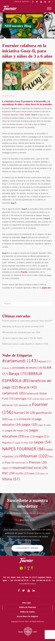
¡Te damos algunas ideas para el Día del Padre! (22, 338)
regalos (7, 468)
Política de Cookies (27, 612)
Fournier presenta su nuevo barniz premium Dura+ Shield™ (27, 321)
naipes (42, 442)
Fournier (24, 272)
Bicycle (28, 387)
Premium (38, 462)
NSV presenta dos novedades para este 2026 (21, 333)
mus (28, 443)
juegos (29, 425)
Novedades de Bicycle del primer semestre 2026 (23, 327)
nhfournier (34, 456)
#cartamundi (20, 361)
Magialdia (8, 443)
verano (44, 474)
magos (19, 443)
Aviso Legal (26, 603)
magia (42, 436)
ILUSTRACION (25, 419)
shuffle (22, 474)
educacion (10, 405)
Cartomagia (23, 399)
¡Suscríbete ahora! (27, 548)
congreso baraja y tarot (42, 399)
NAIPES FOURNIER (23, 449)
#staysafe (6, 368)
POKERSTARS (21, 463)
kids (30, 437)
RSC (8, 473)
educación (25, 405)
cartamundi (13, 393)
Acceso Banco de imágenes (27, 616)
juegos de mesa (16, 430)
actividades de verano (27, 368)
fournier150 (24, 413)
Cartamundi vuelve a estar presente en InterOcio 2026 (25, 344)
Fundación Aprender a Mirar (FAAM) (16, 115)
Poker (9, 463)
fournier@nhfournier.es (27, 584)
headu (12, 420)
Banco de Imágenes (21, 1)
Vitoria (11, 479)
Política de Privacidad (27, 607)
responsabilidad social (30, 468)
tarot (34, 474)
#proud (44, 362)
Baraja (18, 374)
